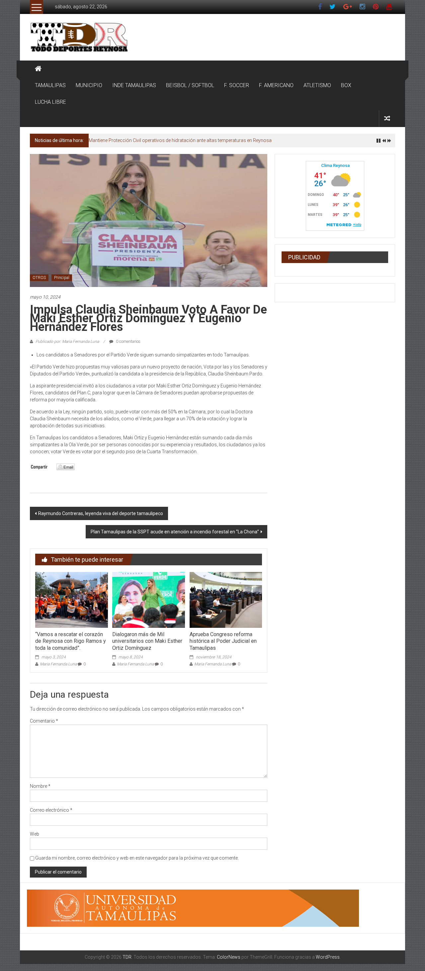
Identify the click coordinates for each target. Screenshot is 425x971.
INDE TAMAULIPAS (134, 85)
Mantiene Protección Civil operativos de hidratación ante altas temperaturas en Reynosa (180, 140)
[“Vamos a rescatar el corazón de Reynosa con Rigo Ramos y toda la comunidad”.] (71, 599)
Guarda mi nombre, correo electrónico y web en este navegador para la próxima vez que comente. (137, 858)
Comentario (44, 721)
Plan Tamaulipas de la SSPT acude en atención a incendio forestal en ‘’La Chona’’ (175, 531)
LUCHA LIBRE (50, 102)
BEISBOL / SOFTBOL (190, 85)
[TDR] (38, 69)
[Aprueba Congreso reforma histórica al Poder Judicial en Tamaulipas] (226, 599)
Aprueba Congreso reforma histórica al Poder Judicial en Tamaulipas (223, 641)
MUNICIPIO (89, 85)
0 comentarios (127, 341)
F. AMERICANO (276, 85)
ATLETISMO (317, 85)
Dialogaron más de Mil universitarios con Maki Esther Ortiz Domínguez (147, 641)
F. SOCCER (236, 85)
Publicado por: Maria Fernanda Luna (67, 341)
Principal (61, 277)
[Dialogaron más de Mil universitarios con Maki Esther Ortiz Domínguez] (148, 599)
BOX (346, 85)
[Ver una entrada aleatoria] (387, 118)
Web (34, 834)
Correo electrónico (51, 810)
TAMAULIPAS (50, 85)
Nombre (40, 786)
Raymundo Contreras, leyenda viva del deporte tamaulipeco (100, 513)
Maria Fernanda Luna (58, 664)
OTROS (39, 277)
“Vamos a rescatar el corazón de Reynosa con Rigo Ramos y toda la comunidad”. (70, 641)
